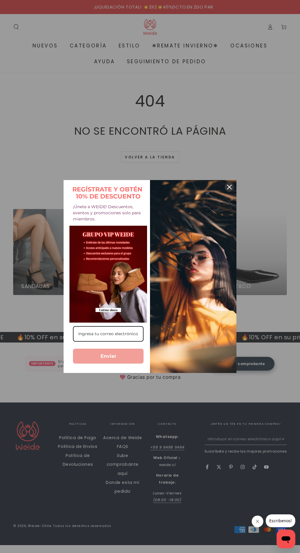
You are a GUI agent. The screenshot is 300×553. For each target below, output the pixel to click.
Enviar (108, 356)
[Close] (229, 187)
